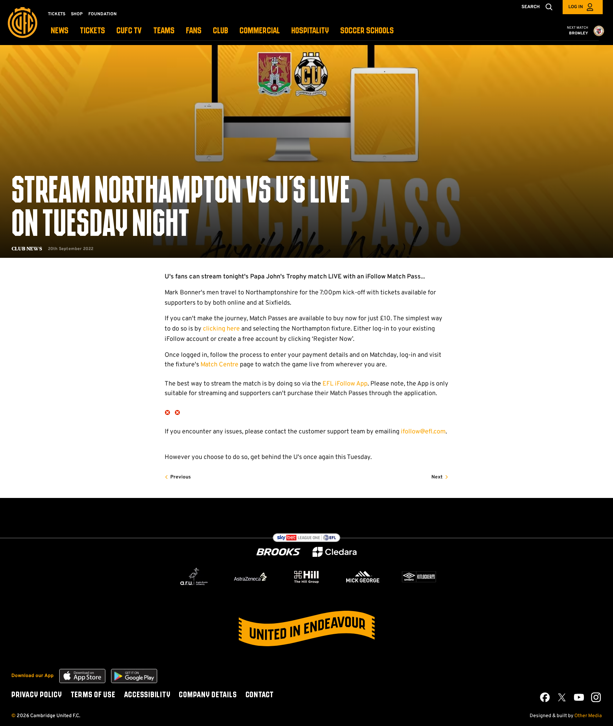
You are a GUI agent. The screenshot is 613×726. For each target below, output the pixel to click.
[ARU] (194, 576)
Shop (77, 14)
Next (437, 477)
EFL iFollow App (345, 384)
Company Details (208, 695)
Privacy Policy (36, 695)
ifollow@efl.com (423, 432)
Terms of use (93, 695)
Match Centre (219, 365)
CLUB (220, 31)
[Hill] (306, 577)
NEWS (59, 31)
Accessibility (147, 695)
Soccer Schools (367, 31)
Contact (259, 695)
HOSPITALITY (310, 31)
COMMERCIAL (259, 31)
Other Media (588, 716)
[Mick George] (363, 576)
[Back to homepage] (22, 22)
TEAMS (164, 31)
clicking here (221, 329)
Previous (180, 477)
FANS (193, 31)
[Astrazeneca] (250, 576)
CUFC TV (129, 31)
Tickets (56, 14)
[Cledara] (335, 552)
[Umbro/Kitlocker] (419, 576)
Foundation (102, 14)
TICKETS (92, 31)
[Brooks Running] (278, 552)
